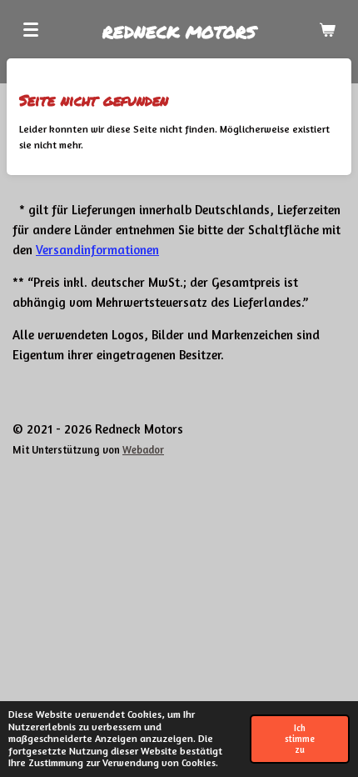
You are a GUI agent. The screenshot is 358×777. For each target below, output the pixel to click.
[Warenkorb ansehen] (327, 29)
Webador (143, 450)
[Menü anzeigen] (30, 29)
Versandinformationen (97, 250)
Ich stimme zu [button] (300, 738)
